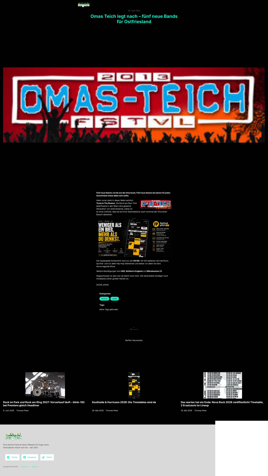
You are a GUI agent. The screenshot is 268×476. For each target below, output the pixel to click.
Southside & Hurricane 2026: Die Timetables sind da (124, 402)
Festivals (104, 299)
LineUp (114, 299)
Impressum (35, 466)
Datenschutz (25, 466)
